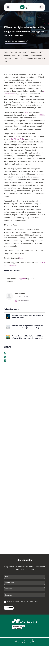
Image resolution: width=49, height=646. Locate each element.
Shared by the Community (16, 42)
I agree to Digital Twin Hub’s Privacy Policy (22, 601)
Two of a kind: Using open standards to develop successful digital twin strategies (27, 327)
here (21, 258)
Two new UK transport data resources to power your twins (27, 317)
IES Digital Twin (17, 139)
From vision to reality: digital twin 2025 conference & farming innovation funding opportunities (27, 337)
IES (26, 112)
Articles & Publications (28, 52)
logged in (22, 279)
